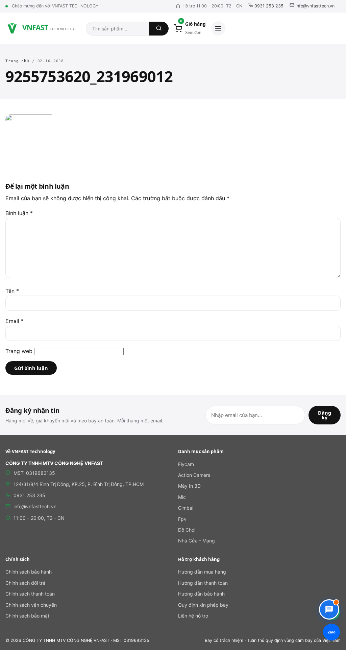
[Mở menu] (218, 28)
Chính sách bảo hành (28, 572)
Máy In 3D (189, 486)
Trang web (18, 351)
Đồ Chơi (186, 530)
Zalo (332, 631)
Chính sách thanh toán (30, 594)
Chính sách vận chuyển (31, 605)
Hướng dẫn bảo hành (201, 594)
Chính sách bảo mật (27, 616)
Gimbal (185, 508)
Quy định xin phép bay (203, 605)
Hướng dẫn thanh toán (203, 583)
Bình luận (19, 213)
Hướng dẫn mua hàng (202, 572)
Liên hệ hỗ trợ (193, 616)
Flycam (186, 464)
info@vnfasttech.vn (314, 5)
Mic (182, 497)
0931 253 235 (268, 5)
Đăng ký (324, 415)
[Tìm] (159, 29)
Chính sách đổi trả (25, 583)
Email (14, 321)
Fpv (182, 519)
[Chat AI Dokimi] (329, 609)
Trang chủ (17, 61)
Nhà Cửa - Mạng (196, 540)
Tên (12, 290)
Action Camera (194, 475)
